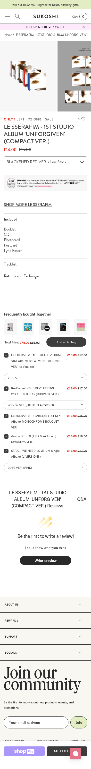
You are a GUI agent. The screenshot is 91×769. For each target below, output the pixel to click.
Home (8, 35)
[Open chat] (75, 753)
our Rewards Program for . (45, 4)
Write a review (46, 560)
